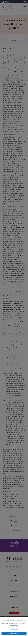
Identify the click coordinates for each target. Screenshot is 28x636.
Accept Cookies (14, 633)
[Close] (26, 618)
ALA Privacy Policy (14, 625)
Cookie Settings (14, 629)
